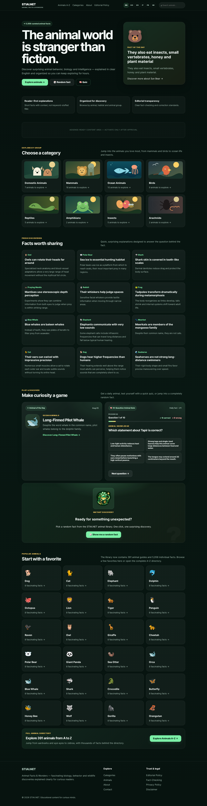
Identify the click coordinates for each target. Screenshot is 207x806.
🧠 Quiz (83, 82)
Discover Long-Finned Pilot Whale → (61, 435)
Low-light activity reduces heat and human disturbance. (125, 444)
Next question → (120, 473)
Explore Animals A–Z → (165, 738)
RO (132, 5)
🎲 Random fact (62, 82)
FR (148, 5)
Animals (108, 780)
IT (143, 5)
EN (126, 5)
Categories (78, 5)
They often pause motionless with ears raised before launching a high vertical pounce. (126, 458)
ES (137, 5)
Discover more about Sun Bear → (145, 78)
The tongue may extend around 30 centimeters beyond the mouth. (163, 458)
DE (153, 5)
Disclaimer (151, 789)
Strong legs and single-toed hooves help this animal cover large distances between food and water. (163, 444)
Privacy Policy (153, 784)
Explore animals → (35, 82)
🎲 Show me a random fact (103, 534)
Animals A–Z (64, 5)
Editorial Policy (101, 5)
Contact (108, 789)
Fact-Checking (154, 780)
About (89, 5)
